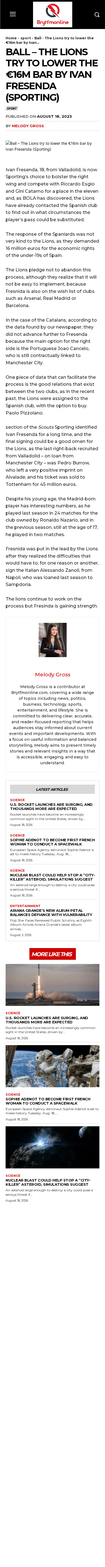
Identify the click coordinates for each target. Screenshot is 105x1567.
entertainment (25, 906)
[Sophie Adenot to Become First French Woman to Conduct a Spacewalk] (52, 1066)
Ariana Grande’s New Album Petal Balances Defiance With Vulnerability (51, 912)
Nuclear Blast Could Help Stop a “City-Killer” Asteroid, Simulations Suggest (52, 877)
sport (25, 38)
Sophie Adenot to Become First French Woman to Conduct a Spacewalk (52, 842)
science (17, 800)
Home (11, 38)
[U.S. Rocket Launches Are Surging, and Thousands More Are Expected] (52, 985)
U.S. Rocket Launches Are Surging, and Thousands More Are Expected (51, 806)
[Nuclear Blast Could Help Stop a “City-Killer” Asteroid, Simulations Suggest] (52, 1147)
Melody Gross (28, 126)
